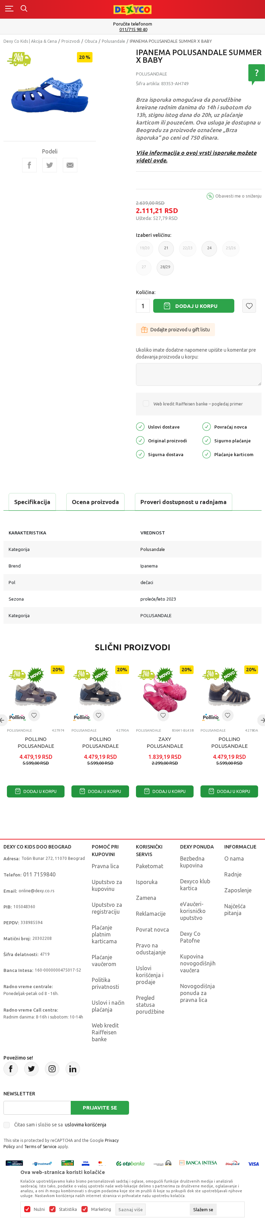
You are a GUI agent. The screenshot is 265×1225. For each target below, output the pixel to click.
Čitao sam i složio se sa (60, 1124)
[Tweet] (50, 165)
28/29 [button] (165, 270)
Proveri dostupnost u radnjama (183, 502)
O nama (234, 858)
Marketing (101, 1209)
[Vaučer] (67, 1163)
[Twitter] (31, 1069)
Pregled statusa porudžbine (150, 1005)
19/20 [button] (144, 251)
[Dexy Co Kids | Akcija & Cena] (132, 9)
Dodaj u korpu (196, 306)
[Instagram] (52, 1069)
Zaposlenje (238, 890)
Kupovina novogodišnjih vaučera (198, 963)
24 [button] (209, 251)
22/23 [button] (188, 251)
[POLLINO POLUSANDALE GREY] (36, 694)
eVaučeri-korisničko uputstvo (193, 911)
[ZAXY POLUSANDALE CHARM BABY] (165, 694)
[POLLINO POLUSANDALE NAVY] (100, 694)
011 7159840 (39, 874)
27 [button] (144, 270)
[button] (249, 306)
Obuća (91, 41)
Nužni (39, 1209)
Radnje (233, 874)
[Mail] (70, 165)
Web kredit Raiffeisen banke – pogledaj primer (198, 404)
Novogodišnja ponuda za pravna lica (197, 993)
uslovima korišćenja (85, 1124)
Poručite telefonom (132, 23)
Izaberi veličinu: (153, 235)
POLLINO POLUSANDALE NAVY (100, 746)
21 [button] (166, 251)
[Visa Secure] (85, 1163)
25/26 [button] (231, 251)
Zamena (146, 898)
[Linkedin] (73, 1069)
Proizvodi (70, 41)
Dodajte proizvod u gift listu (180, 329)
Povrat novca (152, 929)
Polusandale (113, 41)
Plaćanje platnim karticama (104, 934)
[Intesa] (198, 1163)
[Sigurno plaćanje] (206, 440)
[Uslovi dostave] (140, 426)
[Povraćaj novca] (206, 426)
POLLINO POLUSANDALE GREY (36, 746)
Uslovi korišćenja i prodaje (150, 975)
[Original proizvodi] (140, 440)
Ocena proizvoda (95, 502)
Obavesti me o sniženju (238, 195)
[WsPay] (162, 1163)
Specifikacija (32, 502)
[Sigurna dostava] (140, 453)
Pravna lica (105, 866)
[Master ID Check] (102, 1163)
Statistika (68, 1209)
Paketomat (149, 866)
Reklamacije (151, 914)
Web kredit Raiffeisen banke (105, 1032)
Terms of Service (40, 1146)
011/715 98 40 (133, 29)
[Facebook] (29, 165)
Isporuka (147, 882)
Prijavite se (100, 1108)
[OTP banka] (130, 1163)
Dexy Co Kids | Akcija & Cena (30, 41)
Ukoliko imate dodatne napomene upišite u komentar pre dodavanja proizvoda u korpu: (196, 353)
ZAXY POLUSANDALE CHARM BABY (165, 746)
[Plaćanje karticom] (206, 453)
